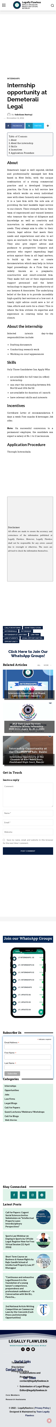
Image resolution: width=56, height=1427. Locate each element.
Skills (14, 146)
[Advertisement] (28, 44)
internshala (10, 631)
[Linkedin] (23, 1195)
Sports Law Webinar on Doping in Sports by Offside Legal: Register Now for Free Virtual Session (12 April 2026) (19, 1241)
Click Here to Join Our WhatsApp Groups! (28, 654)
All (38, 665)
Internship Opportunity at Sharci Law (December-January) (26, 694)
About (14, 140)
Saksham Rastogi (23, 115)
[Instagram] (32, 1195)
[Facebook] (14, 1195)
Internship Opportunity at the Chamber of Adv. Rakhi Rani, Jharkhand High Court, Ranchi (26, 759)
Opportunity (11, 641)
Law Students (11, 638)
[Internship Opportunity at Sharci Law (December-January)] (28, 684)
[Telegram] (41, 1195)
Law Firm (35, 634)
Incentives (16, 149)
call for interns (12, 628)
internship (26, 631)
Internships (13, 79)
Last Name (10, 1063)
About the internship (22, 143)
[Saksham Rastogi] (9, 114)
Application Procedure (22, 153)
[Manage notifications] (49, 1420)
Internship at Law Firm (15, 634)
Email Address (11, 1042)
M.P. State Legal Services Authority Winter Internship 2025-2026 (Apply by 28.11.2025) (26, 726)
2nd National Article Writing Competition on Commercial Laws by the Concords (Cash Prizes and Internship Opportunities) (19, 1312)
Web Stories (10, 1120)
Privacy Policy (42, 1408)
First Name (10, 1052)
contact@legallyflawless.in (34, 1380)
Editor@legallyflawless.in (33, 1390)
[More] (48, 126)
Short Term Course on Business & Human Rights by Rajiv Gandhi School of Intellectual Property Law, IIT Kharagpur (20, 1262)
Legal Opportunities (32, 638)
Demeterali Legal (33, 628)
